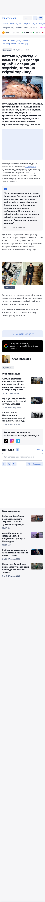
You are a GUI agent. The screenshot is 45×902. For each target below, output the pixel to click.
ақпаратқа (30, 166)
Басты (4, 41)
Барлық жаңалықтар (19, 41)
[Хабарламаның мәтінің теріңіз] (22, 457)
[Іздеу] (35, 18)
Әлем (12, 23)
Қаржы (19, 23)
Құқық (34, 23)
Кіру (41, 449)
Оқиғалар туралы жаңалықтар (15, 43)
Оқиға (27, 23)
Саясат (5, 23)
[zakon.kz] (9, 18)
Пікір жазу (37, 464)
